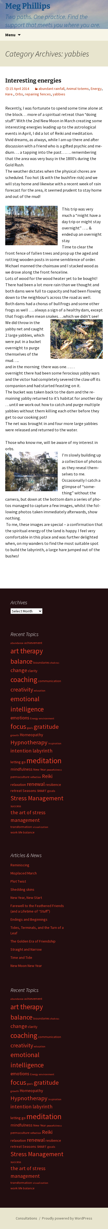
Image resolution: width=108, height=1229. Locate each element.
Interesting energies (33, 80)
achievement (33, 643)
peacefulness (54, 769)
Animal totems (77, 88)
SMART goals (46, 791)
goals (30, 728)
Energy (96, 88)
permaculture (19, 777)
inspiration (54, 743)
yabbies (59, 94)
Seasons (29, 790)
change (18, 670)
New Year (39, 769)
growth (14, 735)
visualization (40, 827)
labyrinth (42, 750)
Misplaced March (23, 873)
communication (49, 681)
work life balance (22, 832)
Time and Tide (21, 957)
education (39, 690)
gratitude (46, 727)
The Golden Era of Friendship (33, 941)
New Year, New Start (26, 897)
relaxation (18, 784)
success (15, 806)
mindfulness (21, 769)
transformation (21, 827)
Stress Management (36, 798)
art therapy (26, 650)
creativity (21, 689)
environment (46, 718)
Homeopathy (31, 734)
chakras (54, 662)
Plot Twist (18, 881)
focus (18, 726)
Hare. (9, 94)
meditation (44, 760)
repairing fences (38, 94)
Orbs (19, 94)
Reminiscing (19, 865)
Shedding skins (22, 889)
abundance (16, 643)
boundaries (41, 662)
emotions (19, 718)
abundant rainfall (51, 88)
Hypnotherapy (28, 742)
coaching (23, 679)
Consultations (26, 1218)
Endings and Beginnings (28, 919)
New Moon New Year (26, 965)
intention (21, 750)
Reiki (47, 776)
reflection (35, 777)
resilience (53, 784)
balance (21, 661)
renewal (36, 784)
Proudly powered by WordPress (67, 1218)
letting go (18, 762)
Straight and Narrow (26, 949)
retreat (16, 790)
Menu (10, 34)
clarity (32, 670)
